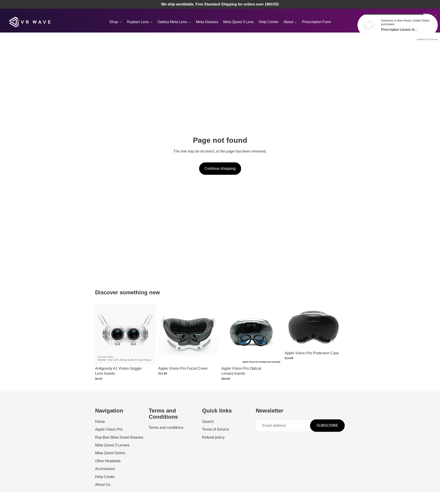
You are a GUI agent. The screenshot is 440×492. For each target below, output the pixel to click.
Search (208, 422)
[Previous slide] (165, 334)
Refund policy (213, 437)
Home (100, 422)
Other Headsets (108, 461)
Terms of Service (215, 429)
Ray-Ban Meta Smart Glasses (119, 437)
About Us (102, 485)
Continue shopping (220, 168)
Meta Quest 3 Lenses (112, 445)
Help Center (105, 477)
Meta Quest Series (110, 453)
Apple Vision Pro (109, 429)
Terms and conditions (166, 427)
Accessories (105, 469)
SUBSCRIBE (327, 425)
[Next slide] (212, 334)
